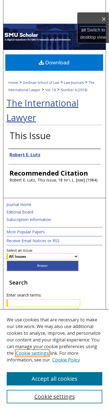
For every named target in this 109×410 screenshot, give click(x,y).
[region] (54, 359)
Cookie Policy (66, 360)
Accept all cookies (54, 378)
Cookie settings (32, 353)
